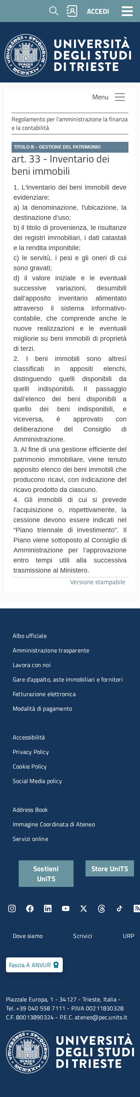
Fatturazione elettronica (44, 693)
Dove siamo (28, 935)
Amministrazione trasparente (51, 650)
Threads (102, 908)
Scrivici (82, 935)
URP (128, 935)
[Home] (67, 57)
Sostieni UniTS (46, 873)
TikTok (119, 908)
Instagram (12, 908)
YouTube (66, 908)
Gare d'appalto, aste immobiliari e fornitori (68, 679)
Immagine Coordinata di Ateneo (54, 824)
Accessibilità (29, 737)
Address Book (30, 809)
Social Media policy (37, 780)
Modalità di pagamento (42, 708)
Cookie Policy (30, 766)
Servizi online (30, 838)
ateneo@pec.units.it (101, 1017)
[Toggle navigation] (127, 11)
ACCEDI (98, 11)
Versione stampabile (97, 581)
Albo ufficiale (30, 635)
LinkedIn (48, 908)
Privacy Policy (31, 751)
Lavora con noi (32, 664)
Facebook (30, 908)
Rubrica (72, 11)
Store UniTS (109, 868)
